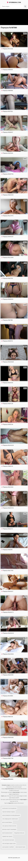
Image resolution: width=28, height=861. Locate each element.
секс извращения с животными (10, 819)
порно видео (23, 799)
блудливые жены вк (19, 833)
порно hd (10, 803)
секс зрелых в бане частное (9, 826)
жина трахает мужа (20, 847)
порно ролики (16, 792)
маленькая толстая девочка (9, 808)
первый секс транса (7, 836)
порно (2, 796)
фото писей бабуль (7, 822)
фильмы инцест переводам (9, 829)
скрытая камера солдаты (8, 812)
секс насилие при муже (8, 840)
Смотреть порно (6, 785)
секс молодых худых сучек (9, 843)
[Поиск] (25, 6)
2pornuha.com (15, 2)
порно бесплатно (9, 789)
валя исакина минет (7, 833)
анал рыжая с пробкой (8, 847)
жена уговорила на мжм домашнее (11, 815)
